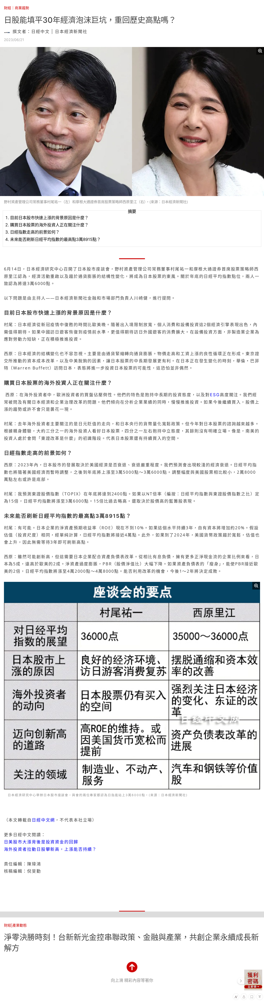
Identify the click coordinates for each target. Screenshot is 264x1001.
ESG (215, 394)
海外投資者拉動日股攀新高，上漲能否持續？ (50, 849)
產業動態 (19, 925)
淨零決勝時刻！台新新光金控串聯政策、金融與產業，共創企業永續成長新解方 (131, 942)
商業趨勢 (22, 8)
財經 (7, 8)
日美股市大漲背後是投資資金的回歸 (41, 841)
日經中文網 (43, 820)
